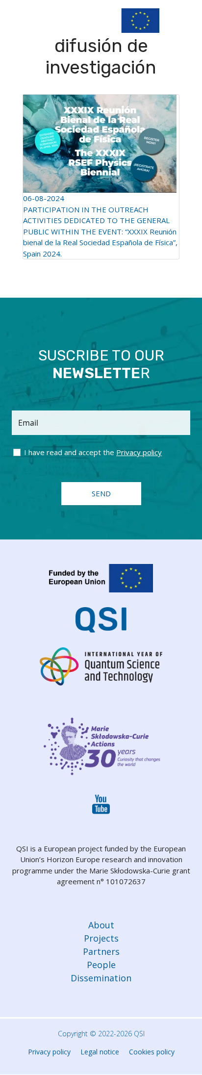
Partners (101, 951)
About (101, 925)
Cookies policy (152, 1051)
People (101, 965)
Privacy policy (49, 1051)
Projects (101, 938)
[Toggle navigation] (186, 23)
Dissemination (101, 978)
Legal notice (99, 1051)
